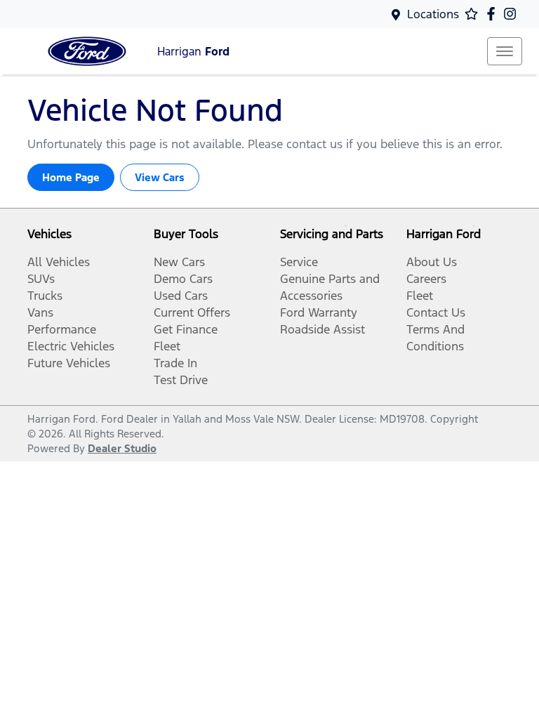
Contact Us (435, 312)
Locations (433, 14)
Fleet (167, 346)
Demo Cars (183, 278)
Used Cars (181, 295)
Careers (426, 278)
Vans (40, 312)
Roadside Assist (322, 329)
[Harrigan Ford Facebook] (493, 13)
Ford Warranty (318, 312)
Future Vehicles (68, 363)
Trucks (44, 295)
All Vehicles (58, 262)
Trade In (175, 363)
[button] (504, 51)
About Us (431, 262)
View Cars (160, 177)
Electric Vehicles (70, 346)
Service (299, 262)
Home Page (71, 177)
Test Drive (181, 380)
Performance (61, 329)
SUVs (41, 278)
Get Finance (186, 329)
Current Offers (192, 312)
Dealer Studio (122, 448)
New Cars (179, 262)
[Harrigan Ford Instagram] (512, 13)
